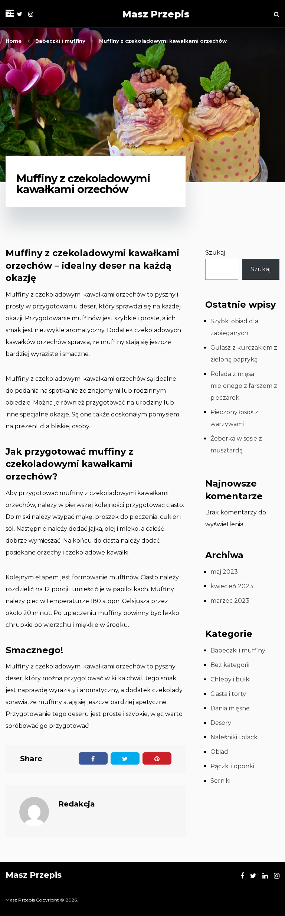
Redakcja (76, 803)
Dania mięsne (230, 708)
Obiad (219, 751)
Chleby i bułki (230, 679)
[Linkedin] (265, 876)
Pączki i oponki (232, 766)
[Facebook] (242, 876)
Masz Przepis (155, 14)
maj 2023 (224, 571)
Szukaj (215, 252)
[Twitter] (19, 14)
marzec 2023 (229, 600)
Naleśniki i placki (234, 737)
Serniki (220, 780)
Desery (220, 722)
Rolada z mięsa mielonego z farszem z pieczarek (243, 385)
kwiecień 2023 (231, 586)
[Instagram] (30, 14)
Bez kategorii (229, 664)
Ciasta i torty (228, 693)
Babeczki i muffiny (237, 650)
